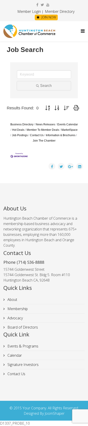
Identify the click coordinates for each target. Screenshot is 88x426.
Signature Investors (23, 364)
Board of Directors (22, 327)
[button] (47, 108)
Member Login (29, 11)
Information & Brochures (60, 135)
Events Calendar (67, 124)
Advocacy (15, 318)
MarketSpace (69, 129)
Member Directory (59, 11)
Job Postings (20, 135)
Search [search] (46, 86)
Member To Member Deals (43, 129)
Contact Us (37, 135)
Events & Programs (22, 346)
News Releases (45, 124)
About (12, 299)
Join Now (48, 17)
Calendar (14, 355)
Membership (17, 308)
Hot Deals (18, 129)
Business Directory (21, 124)
